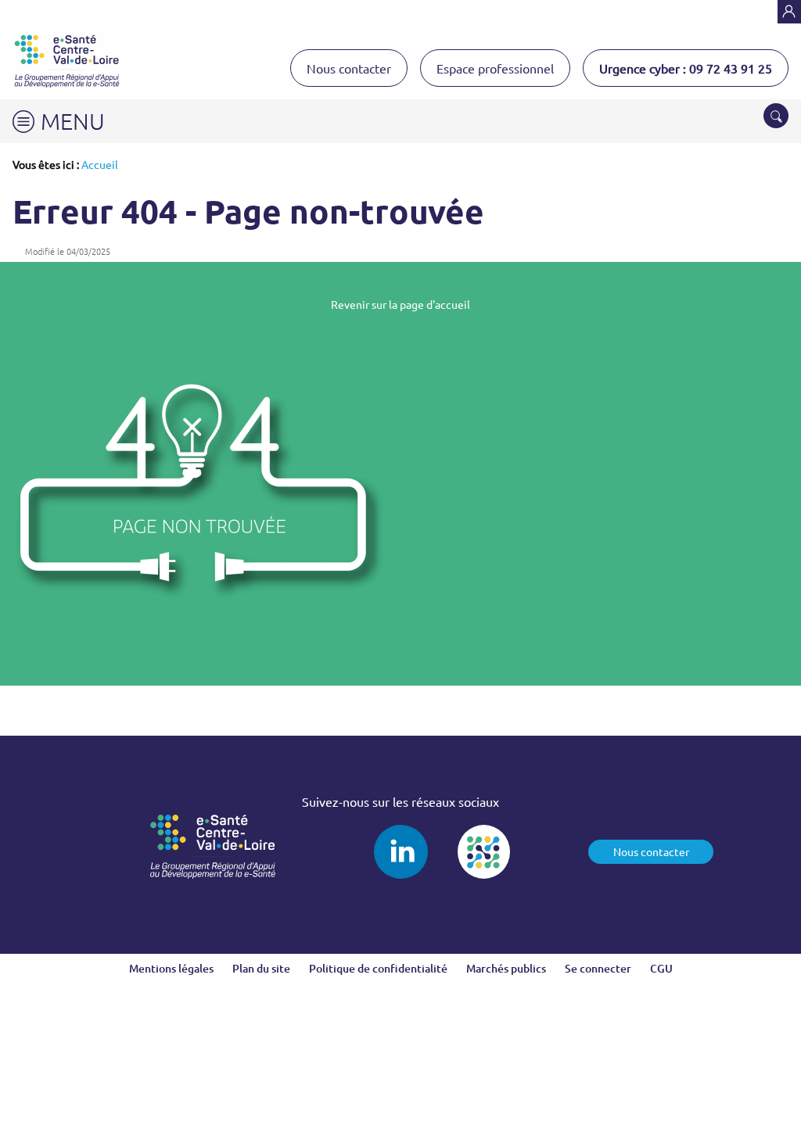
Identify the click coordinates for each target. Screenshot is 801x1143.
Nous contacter (349, 68)
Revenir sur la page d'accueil (400, 304)
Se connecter (598, 968)
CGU (661, 968)
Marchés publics (506, 968)
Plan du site (261, 968)
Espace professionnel (495, 68)
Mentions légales (171, 968)
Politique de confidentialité (378, 968)
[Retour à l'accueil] (67, 61)
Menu (73, 120)
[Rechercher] (775, 115)
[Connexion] (789, 11)
